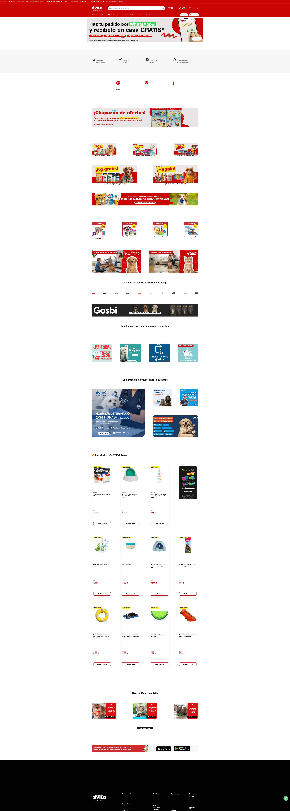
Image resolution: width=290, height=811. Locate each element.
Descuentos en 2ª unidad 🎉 (104, 155)
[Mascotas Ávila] (98, 8)
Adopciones (125, 810)
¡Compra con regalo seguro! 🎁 (175, 184)
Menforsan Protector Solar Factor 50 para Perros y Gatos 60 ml (159, 496)
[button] (197, 8)
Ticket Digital (156, 809)
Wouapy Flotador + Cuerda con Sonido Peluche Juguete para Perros (101, 636)
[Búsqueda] (163, 8)
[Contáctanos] (190, 8)
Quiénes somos (126, 805)
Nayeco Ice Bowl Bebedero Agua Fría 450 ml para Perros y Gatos (130, 496)
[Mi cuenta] (193, 8)
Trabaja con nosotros (127, 808)
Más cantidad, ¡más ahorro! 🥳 (145, 155)
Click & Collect (156, 807)
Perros (172, 806)
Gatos (172, 808)
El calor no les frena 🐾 (160, 236)
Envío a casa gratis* (156, 804)
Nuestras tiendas (126, 803)
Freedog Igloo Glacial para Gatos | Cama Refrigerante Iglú (158, 566)
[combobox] (136, 8)
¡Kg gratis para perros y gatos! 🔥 (114, 184)
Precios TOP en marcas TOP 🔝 (186, 155)
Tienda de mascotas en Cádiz (191, 807)
